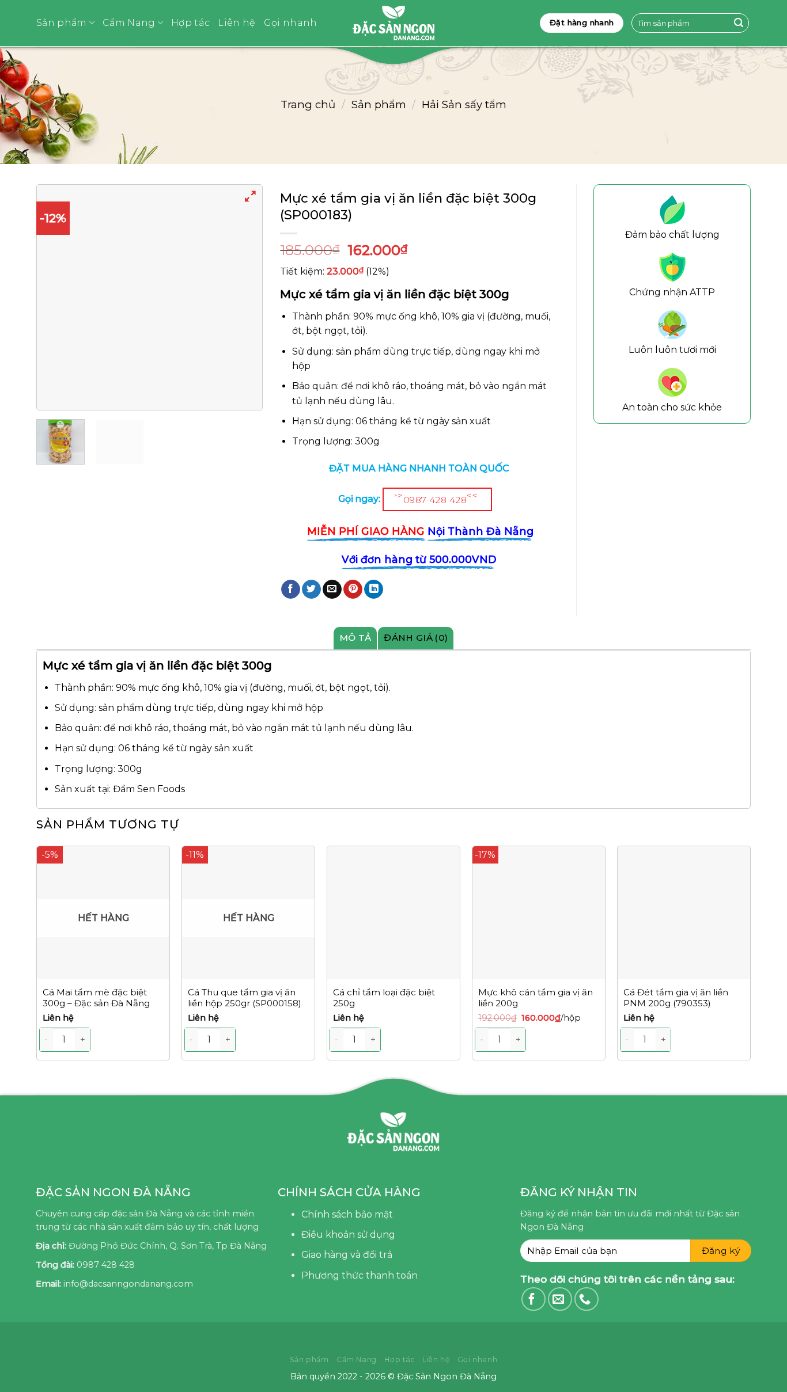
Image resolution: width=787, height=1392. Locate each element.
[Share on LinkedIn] (373, 589)
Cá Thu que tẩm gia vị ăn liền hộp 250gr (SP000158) (244, 998)
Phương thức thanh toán (359, 1275)
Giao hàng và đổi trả (346, 1254)
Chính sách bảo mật (347, 1214)
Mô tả (355, 637)
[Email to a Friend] (332, 589)
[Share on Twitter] (311, 589)
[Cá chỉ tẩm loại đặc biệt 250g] (393, 912)
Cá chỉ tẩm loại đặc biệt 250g (384, 998)
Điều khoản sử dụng (348, 1234)
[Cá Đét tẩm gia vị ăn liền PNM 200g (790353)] (684, 912)
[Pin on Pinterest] (352, 589)
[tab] (355, 638)
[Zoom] (251, 198)
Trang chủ (308, 104)
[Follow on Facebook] (533, 1299)
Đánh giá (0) (416, 637)
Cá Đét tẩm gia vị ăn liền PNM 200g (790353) (675, 998)
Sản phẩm (61, 22)
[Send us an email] (560, 1299)
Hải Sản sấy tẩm (464, 104)
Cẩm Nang (129, 22)
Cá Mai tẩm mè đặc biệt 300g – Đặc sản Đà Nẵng (96, 998)
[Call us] (586, 1299)
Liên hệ (236, 22)
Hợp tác (190, 22)
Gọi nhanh (290, 22)
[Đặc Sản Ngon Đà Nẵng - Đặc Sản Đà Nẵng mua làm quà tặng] (393, 23)
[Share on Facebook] (290, 589)
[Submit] (738, 23)
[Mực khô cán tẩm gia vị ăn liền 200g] (538, 912)
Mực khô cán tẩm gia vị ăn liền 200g (535, 998)
